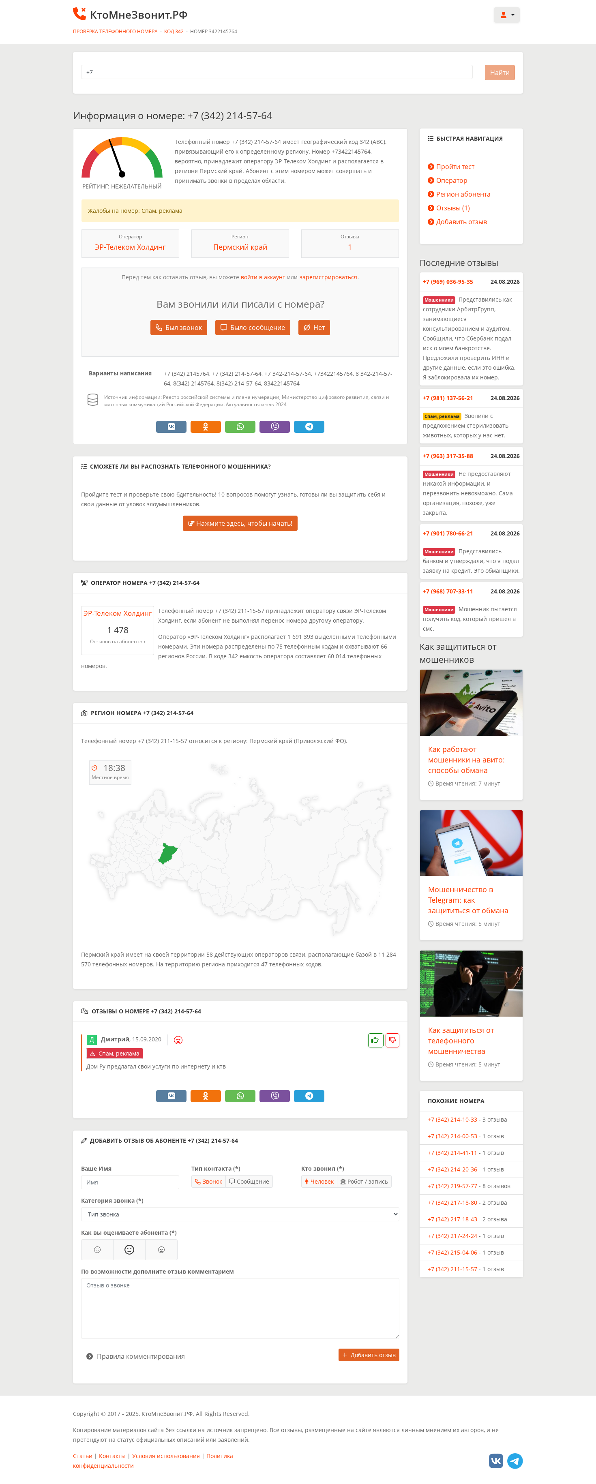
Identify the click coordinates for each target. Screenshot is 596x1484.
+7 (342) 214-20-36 (452, 1169)
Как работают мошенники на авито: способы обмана (466, 759)
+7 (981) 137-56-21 (448, 398)
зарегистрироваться (328, 277)
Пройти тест (455, 166)
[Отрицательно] (161, 1249)
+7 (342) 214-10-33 (452, 1119)
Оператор (451, 180)
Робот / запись (367, 1181)
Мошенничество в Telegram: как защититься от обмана (468, 899)
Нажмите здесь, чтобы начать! (243, 523)
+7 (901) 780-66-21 (448, 533)
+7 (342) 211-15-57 (452, 1269)
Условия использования (166, 1456)
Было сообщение (257, 327)
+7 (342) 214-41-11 (452, 1152)
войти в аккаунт (263, 277)
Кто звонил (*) (322, 1168)
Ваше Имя (96, 1168)
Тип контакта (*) (215, 1168)
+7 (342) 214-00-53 (452, 1136)
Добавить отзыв (373, 1355)
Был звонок (183, 327)
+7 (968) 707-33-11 (448, 591)
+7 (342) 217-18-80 (452, 1202)
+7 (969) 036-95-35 (448, 281)
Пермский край (240, 247)
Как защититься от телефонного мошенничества (461, 1040)
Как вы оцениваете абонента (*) (129, 1232)
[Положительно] (97, 1249)
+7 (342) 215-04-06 (452, 1252)
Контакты (112, 1456)
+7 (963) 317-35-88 (448, 456)
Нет (319, 327)
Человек (322, 1181)
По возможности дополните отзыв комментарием (157, 1271)
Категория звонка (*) (112, 1200)
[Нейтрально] (129, 1249)
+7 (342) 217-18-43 (452, 1219)
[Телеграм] (515, 1461)
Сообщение (253, 1181)
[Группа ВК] (496, 1461)
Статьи (82, 1456)
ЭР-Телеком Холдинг (130, 247)
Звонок (212, 1181)
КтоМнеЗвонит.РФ (139, 14)
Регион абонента (463, 194)
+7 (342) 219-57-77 (452, 1186)
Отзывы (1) (453, 207)
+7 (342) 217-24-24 (452, 1236)
